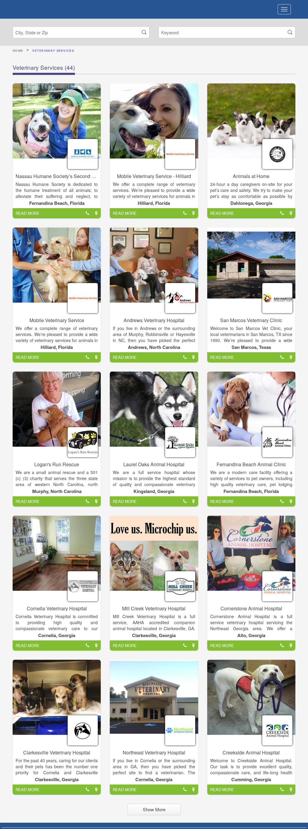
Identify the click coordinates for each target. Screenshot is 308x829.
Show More (154, 809)
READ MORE (27, 213)
